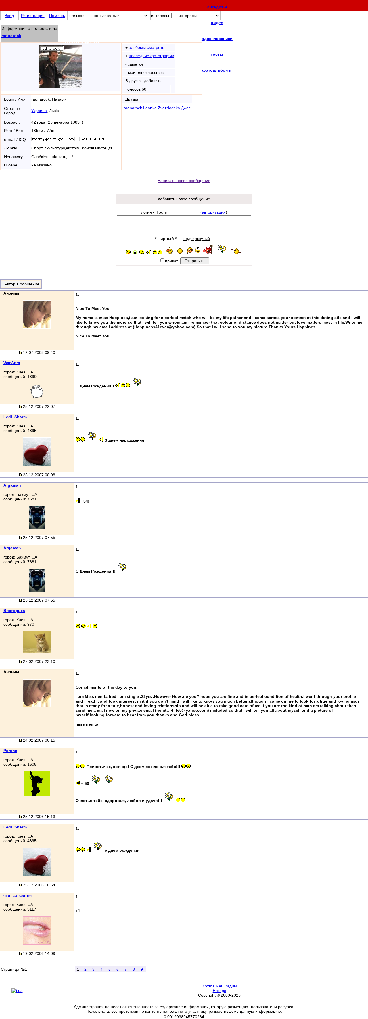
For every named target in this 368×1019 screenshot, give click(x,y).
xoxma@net (81, 41)
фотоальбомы (217, 70)
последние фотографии (151, 55)
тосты (217, 54)
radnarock (11, 35)
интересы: (160, 15)
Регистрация (33, 15)
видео (217, 22)
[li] (5, 993)
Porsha (10, 750)
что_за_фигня (17, 895)
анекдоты (217, 7)
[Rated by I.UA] (17, 990)
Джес (186, 107)
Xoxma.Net (212, 986)
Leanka (150, 107)
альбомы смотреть (146, 47)
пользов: (77, 15)
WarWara (11, 362)
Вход (9, 15)
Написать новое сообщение (184, 180)
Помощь (57, 15)
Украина (39, 110)
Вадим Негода (225, 988)
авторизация (214, 212)
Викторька (14, 610)
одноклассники (217, 38)
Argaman (12, 485)
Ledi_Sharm (15, 416)
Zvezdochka (169, 107)
